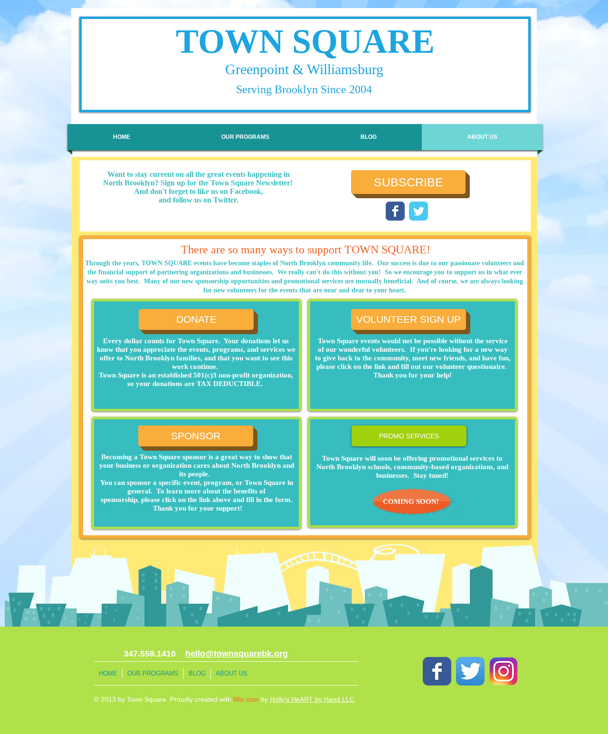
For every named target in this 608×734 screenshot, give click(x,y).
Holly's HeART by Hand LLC (312, 699)
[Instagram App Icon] (503, 671)
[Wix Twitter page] (418, 211)
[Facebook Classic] (437, 671)
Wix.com (246, 699)
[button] (409, 435)
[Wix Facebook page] (395, 211)
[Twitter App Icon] (470, 671)
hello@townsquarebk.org (236, 653)
